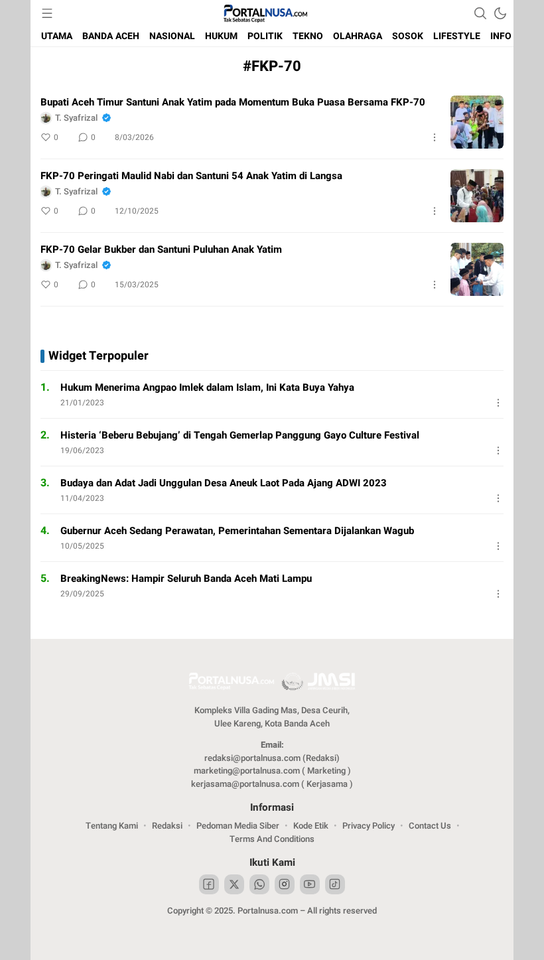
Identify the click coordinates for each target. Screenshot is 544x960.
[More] (434, 137)
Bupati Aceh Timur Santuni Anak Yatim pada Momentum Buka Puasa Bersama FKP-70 (232, 102)
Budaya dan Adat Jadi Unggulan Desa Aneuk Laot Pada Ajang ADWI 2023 (223, 483)
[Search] (480, 13)
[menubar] (47, 13)
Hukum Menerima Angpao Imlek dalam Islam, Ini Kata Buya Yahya (207, 387)
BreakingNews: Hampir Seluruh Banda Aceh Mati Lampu (186, 578)
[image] (477, 122)
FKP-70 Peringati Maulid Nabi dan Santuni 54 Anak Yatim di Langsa (191, 175)
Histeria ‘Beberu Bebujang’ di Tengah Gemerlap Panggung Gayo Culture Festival (239, 435)
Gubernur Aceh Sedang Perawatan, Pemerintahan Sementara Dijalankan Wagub (237, 530)
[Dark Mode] (500, 13)
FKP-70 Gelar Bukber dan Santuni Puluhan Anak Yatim (161, 249)
